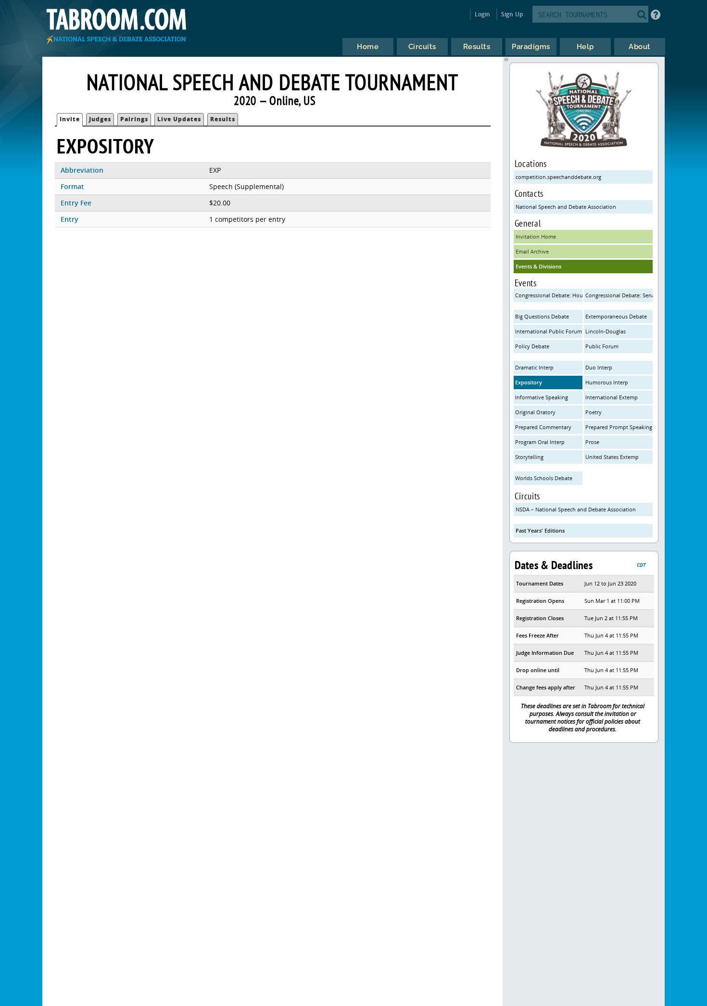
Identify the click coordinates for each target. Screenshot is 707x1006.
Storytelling (529, 456)
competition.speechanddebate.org (558, 176)
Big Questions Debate (542, 316)
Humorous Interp (606, 382)
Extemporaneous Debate (616, 316)
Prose (592, 442)
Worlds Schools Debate (543, 478)
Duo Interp (598, 367)
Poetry (593, 412)
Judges (100, 119)
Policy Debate (532, 346)
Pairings (134, 119)
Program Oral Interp (540, 442)
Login (483, 14)
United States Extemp (612, 456)
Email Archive (532, 251)
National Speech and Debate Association (566, 206)
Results (222, 119)
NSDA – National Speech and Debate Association (576, 509)
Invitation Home (536, 236)
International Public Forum (548, 331)
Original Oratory (535, 412)
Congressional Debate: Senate (619, 295)
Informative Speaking (541, 397)
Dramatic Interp (534, 367)
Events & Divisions (538, 266)
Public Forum (602, 346)
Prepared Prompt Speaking (618, 427)
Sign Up (512, 14)
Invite (70, 119)
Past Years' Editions (540, 530)
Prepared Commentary (543, 427)
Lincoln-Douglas (605, 331)
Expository (528, 382)
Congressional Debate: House (548, 295)
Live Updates (179, 119)
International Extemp (611, 397)
